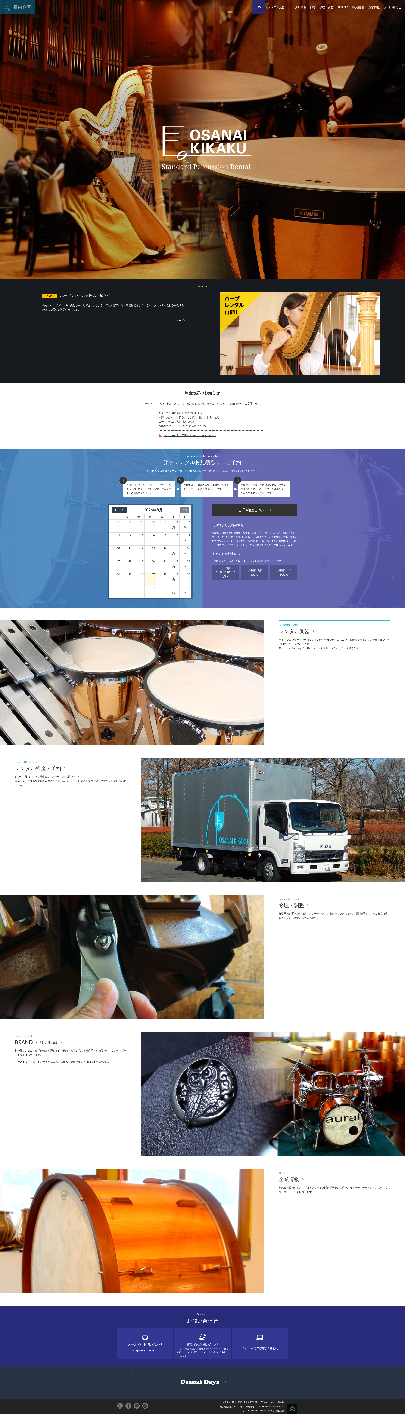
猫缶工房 (280, 1411)
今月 (184, 509)
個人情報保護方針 (227, 1406)
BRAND (343, 7)
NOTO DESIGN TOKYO (256, 1411)
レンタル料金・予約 (302, 7)
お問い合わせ (392, 7)
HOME (258, 7)
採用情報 (358, 7)
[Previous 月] (115, 510)
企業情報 (374, 7)
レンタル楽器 (276, 7)
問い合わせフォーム (213, 470)
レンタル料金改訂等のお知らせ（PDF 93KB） (190, 435)
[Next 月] (123, 510)
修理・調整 (326, 7)
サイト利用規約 (247, 1406)
